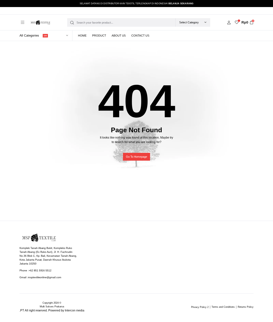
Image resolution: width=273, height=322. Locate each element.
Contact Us (140, 35)
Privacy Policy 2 (200, 307)
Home (82, 35)
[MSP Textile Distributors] (40, 22)
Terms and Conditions (223, 306)
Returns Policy (246, 306)
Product (99, 35)
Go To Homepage (136, 156)
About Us (119, 35)
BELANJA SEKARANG (181, 3)
